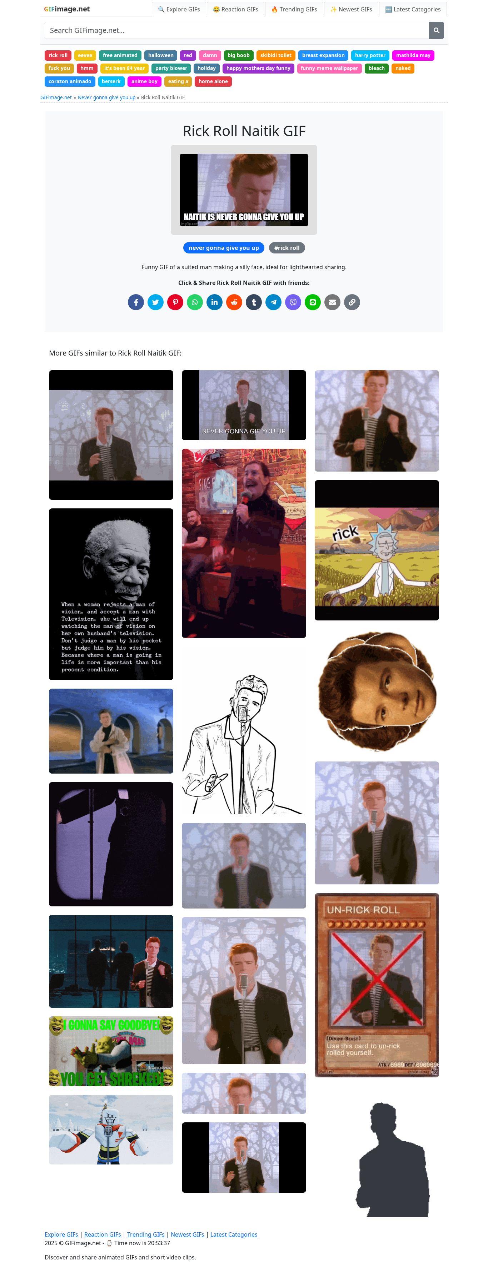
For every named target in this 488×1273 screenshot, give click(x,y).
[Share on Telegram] (273, 302)
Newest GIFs (187, 1234)
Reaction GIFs (102, 1234)
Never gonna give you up (106, 97)
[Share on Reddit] (234, 302)
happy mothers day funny (258, 68)
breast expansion (323, 55)
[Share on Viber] (293, 302)
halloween (161, 55)
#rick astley (69, 741)
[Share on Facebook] (136, 302)
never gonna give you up (224, 248)
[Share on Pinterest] (175, 302)
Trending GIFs (146, 1234)
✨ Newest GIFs (351, 9)
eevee (85, 55)
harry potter (370, 55)
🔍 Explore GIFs (179, 9)
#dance (64, 765)
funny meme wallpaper (329, 68)
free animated (120, 55)
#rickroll (65, 491)
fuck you (59, 68)
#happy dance (204, 793)
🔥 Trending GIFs (294, 9)
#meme (64, 753)
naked (403, 68)
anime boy (144, 81)
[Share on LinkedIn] (214, 302)
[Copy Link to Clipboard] (352, 302)
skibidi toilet (276, 55)
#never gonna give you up (218, 1055)
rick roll (58, 55)
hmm (87, 68)
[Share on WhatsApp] (195, 302)
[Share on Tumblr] (254, 302)
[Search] (436, 30)
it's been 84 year (124, 68)
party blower (171, 68)
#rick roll (287, 248)
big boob (239, 55)
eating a (178, 81)
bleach (377, 68)
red (188, 55)
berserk (111, 81)
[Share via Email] (332, 302)
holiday (207, 68)
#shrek (63, 1065)
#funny (63, 999)
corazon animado (70, 81)
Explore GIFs (61, 1234)
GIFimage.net (56, 97)
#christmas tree (74, 1155)
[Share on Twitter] (156, 302)
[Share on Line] (313, 302)
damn (210, 55)
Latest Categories (234, 1234)
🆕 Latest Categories (413, 9)
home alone (213, 81)
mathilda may (413, 55)
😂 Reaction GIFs (235, 9)
